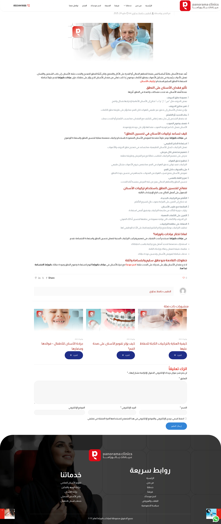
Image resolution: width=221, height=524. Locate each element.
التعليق (183, 378)
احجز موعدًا (131, 264)
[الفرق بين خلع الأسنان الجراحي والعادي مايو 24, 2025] (213, 514)
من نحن (138, 5)
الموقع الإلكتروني (77, 407)
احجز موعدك (96, 5)
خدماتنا (128, 5)
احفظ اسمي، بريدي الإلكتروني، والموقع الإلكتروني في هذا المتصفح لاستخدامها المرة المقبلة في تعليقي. (135, 418)
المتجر (84, 5)
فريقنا (116, 5)
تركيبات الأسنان (148, 81)
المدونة (108, 5)
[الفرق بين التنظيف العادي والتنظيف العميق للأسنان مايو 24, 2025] (7, 514)
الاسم (183, 407)
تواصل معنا (73, 5)
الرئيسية (148, 5)
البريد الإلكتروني (128, 407)
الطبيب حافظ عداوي (141, 13)
